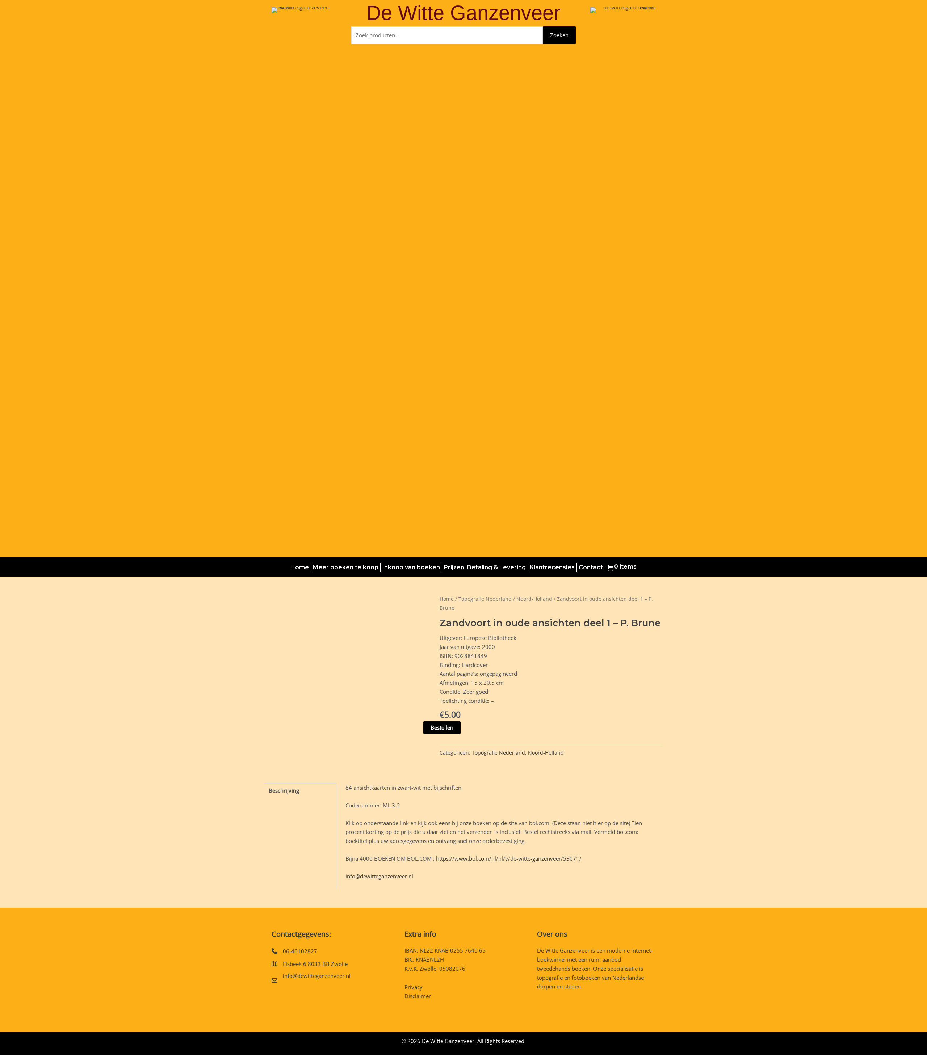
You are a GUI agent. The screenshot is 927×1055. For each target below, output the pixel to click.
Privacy (413, 987)
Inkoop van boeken (411, 567)
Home (299, 567)
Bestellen (442, 727)
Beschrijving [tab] (284, 790)
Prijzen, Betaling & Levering (485, 567)
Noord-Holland (534, 598)
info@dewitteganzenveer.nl (379, 876)
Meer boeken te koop (345, 567)
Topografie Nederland (485, 598)
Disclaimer (417, 996)
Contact (591, 567)
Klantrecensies (552, 567)
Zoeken (559, 35)
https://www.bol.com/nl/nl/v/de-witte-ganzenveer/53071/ (509, 858)
